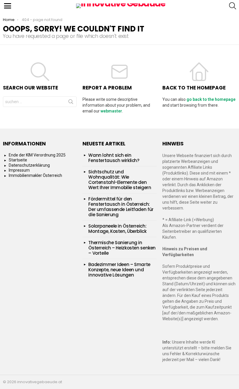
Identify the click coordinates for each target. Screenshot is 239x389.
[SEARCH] (232, 6)
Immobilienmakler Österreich (35, 175)
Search (71, 102)
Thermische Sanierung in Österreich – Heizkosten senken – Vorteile (122, 248)
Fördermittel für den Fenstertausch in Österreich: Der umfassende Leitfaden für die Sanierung (121, 207)
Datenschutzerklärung (29, 165)
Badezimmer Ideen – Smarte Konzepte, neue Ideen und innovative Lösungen (119, 269)
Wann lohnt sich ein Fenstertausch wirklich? (113, 157)
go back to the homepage (211, 99)
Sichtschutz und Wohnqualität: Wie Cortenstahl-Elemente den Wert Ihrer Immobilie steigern (119, 180)
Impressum (19, 170)
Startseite (18, 160)
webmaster (111, 111)
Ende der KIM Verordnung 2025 (37, 155)
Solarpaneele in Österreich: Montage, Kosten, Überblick (117, 228)
